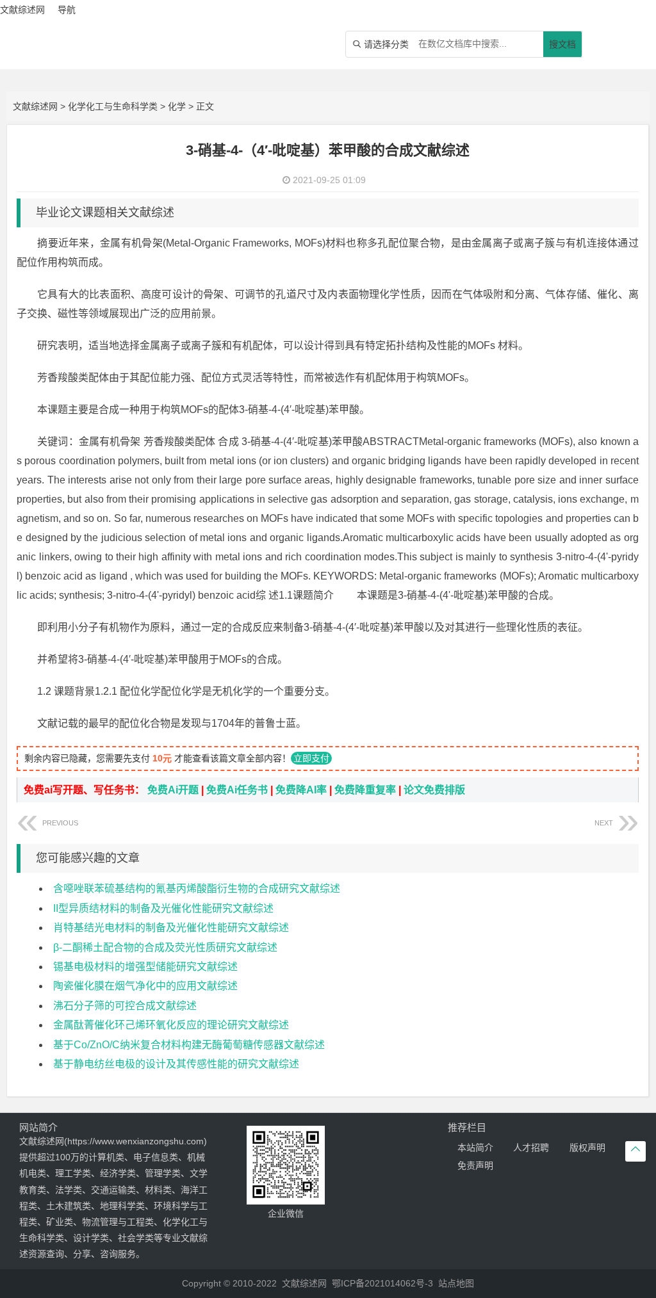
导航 (67, 9)
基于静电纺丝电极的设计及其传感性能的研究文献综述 (176, 1064)
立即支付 (311, 758)
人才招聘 (531, 1147)
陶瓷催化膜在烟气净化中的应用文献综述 (145, 985)
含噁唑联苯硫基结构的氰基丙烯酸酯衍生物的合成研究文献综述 (196, 888)
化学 (177, 106)
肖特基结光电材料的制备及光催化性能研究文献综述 (171, 927)
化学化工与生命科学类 (113, 106)
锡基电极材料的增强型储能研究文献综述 (145, 966)
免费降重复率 (365, 789)
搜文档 (562, 44)
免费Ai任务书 (237, 789)
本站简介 (475, 1147)
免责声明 (475, 1165)
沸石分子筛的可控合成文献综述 (125, 1005)
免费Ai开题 (173, 789)
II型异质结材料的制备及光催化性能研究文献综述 (163, 908)
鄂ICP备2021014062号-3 (382, 1283)
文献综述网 (35, 106)
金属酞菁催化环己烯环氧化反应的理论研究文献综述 (171, 1024)
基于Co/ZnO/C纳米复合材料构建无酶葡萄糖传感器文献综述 (189, 1044)
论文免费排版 (434, 789)
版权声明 (587, 1147)
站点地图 (456, 1283)
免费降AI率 (301, 789)
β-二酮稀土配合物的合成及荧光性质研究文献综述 (165, 947)
